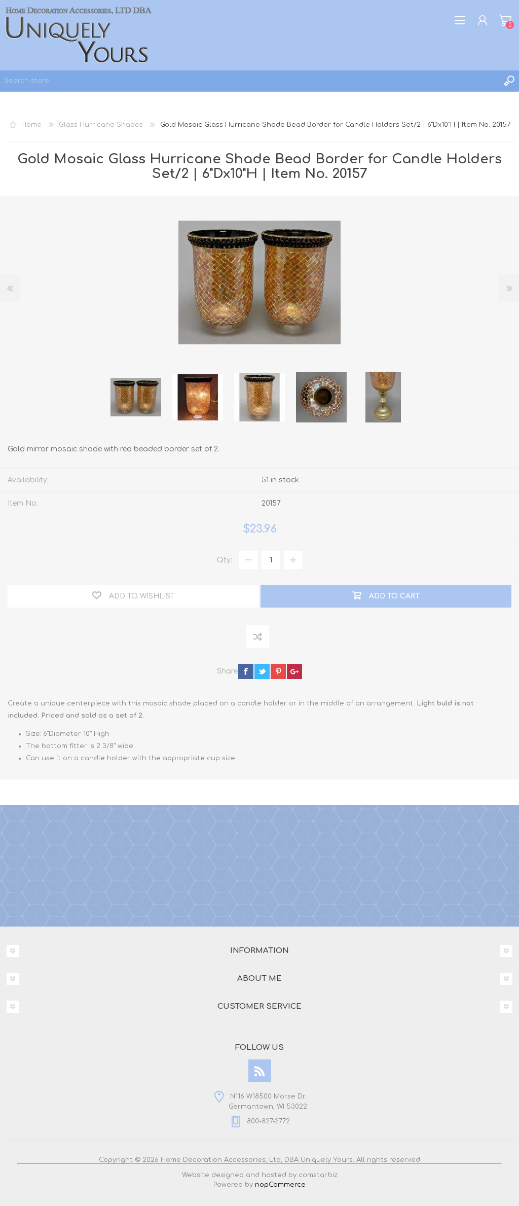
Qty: (224, 560)
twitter (262, 671)
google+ (294, 671)
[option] (136, 397)
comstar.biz (318, 1175)
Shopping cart (505, 20)
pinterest (278, 671)
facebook (245, 671)
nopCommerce (280, 1184)
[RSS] (259, 1070)
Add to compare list (258, 637)
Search (509, 80)
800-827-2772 (268, 1121)
